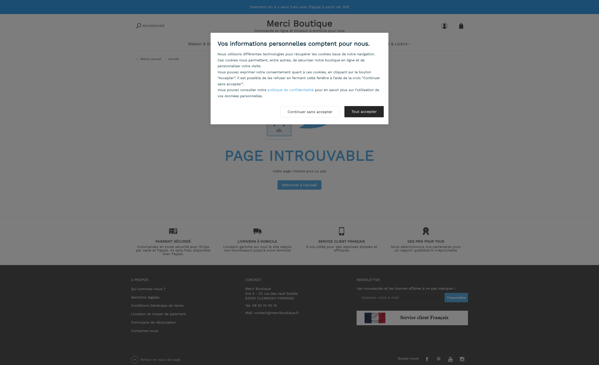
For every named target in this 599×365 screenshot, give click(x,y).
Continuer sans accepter (310, 112)
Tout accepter (364, 111)
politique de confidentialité (291, 90)
